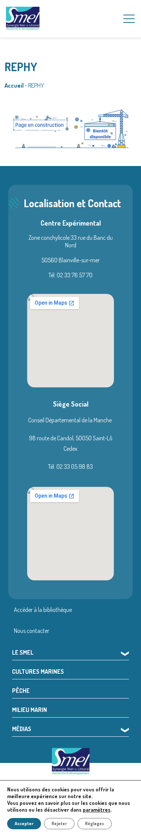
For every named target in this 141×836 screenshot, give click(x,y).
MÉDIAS (21, 729)
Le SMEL (22, 652)
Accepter (24, 823)
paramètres (97, 809)
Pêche (21, 690)
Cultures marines (38, 671)
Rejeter (59, 823)
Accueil (14, 85)
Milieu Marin (29, 709)
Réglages (94, 823)
